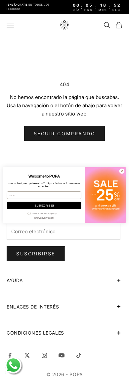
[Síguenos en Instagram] (44, 355)
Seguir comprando (64, 133)
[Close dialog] (122, 171)
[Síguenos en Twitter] (27, 355)
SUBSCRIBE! (44, 205)
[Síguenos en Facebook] (10, 355)
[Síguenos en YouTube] (61, 355)
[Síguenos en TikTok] (78, 355)
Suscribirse (35, 253)
